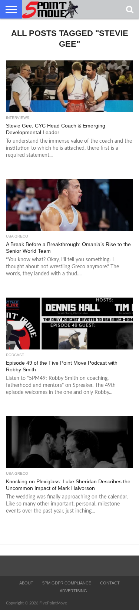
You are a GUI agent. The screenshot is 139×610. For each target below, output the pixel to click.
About (26, 583)
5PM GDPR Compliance (66, 583)
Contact (110, 583)
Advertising (73, 591)
